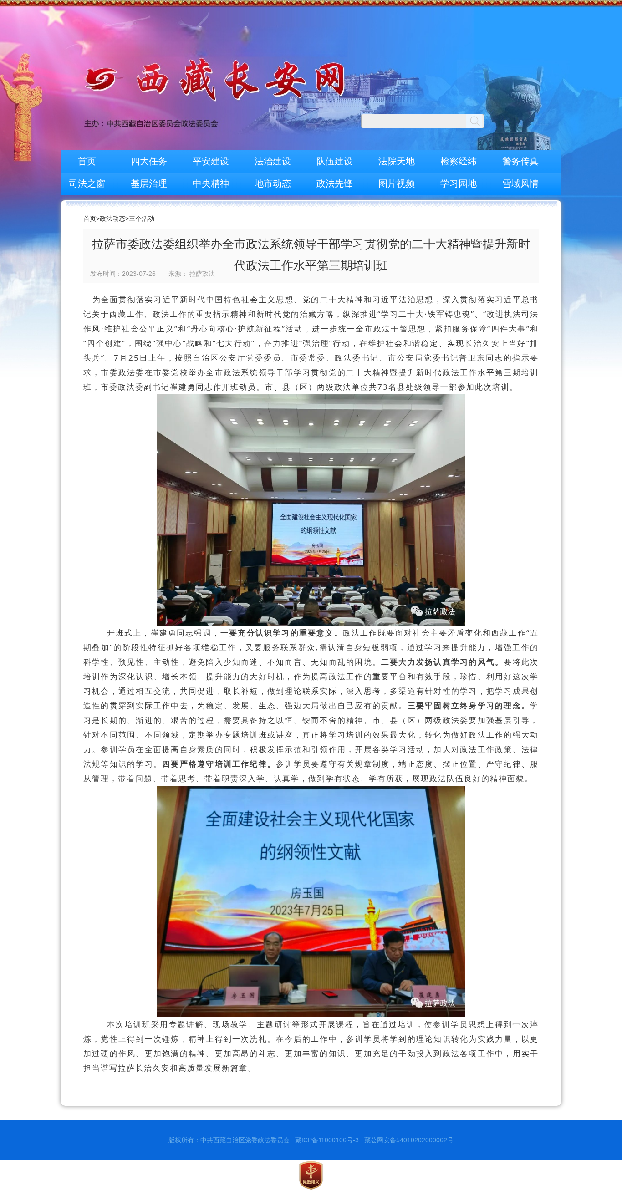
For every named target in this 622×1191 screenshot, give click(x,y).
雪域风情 (520, 183)
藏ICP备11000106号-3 (327, 1140)
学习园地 (458, 183)
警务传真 (520, 161)
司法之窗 (87, 183)
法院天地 (396, 161)
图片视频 (396, 183)
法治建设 (273, 161)
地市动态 (273, 183)
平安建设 (211, 161)
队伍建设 (334, 161)
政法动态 (112, 218)
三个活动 (141, 218)
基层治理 (149, 183)
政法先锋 (334, 183)
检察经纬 (458, 161)
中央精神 (211, 183)
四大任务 (149, 161)
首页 (87, 161)
